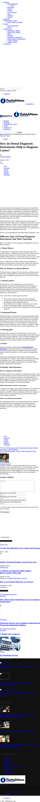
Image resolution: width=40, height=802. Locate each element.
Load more (3, 587)
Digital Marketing (12, 4)
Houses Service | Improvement (16, 39)
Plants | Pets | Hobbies (13, 32)
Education (7, 19)
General (9, 17)
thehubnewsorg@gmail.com (15, 793)
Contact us (7, 94)
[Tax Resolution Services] (10, 650)
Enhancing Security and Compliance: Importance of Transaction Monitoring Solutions (20, 624)
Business (6, 2)
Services (9, 9)
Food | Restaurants (12, 25)
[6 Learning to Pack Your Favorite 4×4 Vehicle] (4, 727)
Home (2, 134)
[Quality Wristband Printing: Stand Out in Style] (4, 558)
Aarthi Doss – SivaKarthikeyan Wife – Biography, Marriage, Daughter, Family (19, 746)
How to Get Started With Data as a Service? (16, 582)
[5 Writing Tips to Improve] (8, 628)
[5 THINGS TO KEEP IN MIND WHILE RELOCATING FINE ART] (4, 567)
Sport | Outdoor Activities (14, 22)
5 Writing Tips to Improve (10, 634)
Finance (9, 10)
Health (6, 24)
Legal (9, 14)
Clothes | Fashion (12, 40)
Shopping (10, 35)
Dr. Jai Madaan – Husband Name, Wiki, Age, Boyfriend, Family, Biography (17, 716)
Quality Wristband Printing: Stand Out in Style (18, 562)
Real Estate (10, 7)
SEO (12, 5)
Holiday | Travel (12, 42)
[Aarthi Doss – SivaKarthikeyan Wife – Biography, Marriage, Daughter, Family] (4, 741)
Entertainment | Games (10, 20)
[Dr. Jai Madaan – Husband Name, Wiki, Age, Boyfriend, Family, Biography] (4, 711)
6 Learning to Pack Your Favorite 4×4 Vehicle (17, 731)
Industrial (10, 15)
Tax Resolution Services (9, 655)
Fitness (9, 27)
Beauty (9, 34)
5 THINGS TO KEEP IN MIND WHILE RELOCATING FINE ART (15, 572)
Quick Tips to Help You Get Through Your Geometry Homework (16, 684)
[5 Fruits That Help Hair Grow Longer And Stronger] (4, 544)
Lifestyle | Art (8, 29)
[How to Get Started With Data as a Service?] (13, 578)
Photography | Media (13, 30)
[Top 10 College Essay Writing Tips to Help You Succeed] (4, 663)
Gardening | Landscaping (14, 37)
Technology (7, 44)
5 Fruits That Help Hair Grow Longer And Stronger (20, 548)
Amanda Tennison (5, 156)
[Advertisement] (15, 107)
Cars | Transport (12, 12)
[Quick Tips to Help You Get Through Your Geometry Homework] (4, 679)
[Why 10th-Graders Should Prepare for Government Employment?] (8, 594)
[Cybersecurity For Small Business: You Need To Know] (9, 690)
